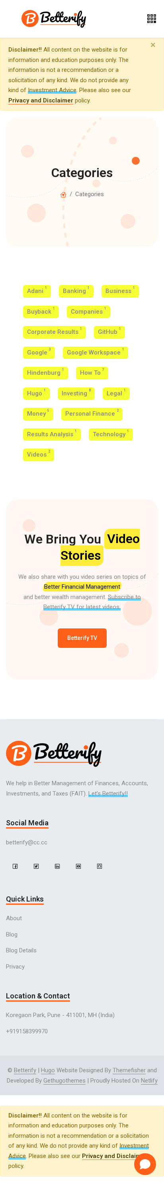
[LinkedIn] (57, 866)
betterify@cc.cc (26, 842)
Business (120, 290)
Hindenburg (45, 372)
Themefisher (129, 1070)
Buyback (41, 310)
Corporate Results (54, 331)
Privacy (15, 966)
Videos (38, 453)
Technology (111, 433)
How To (92, 372)
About (14, 918)
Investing (76, 392)
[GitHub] (99, 866)
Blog (12, 934)
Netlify (149, 1080)
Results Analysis (52, 433)
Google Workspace (95, 351)
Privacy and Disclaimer (40, 100)
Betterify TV (82, 638)
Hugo (36, 392)
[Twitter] (36, 866)
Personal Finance (92, 412)
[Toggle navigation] (151, 18)
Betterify (25, 1070)
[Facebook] (15, 866)
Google (39, 351)
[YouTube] (78, 866)
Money (38, 412)
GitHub (109, 331)
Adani (37, 290)
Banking (76, 290)
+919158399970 (27, 1031)
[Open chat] (145, 1164)
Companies (88, 310)
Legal (116, 392)
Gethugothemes (64, 1080)
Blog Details (21, 950)
